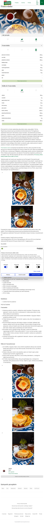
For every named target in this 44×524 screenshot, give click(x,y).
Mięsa (3, 488)
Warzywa (25, 488)
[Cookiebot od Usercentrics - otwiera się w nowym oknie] (38, 248)
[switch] (16, 267)
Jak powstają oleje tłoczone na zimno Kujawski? (22, 508)
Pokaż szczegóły (37, 271)
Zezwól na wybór (22, 274)
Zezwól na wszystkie (36, 274)
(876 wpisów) (11, 471)
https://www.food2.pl (13, 473)
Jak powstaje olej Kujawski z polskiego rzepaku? (22, 505)
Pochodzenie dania (6, 147)
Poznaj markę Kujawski (22, 503)
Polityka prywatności (18, 513)
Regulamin (10, 513)
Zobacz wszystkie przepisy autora (22, 476)
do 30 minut (37, 488)
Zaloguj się (27, 516)
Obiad (31, 488)
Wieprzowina (13, 488)
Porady (40, 513)
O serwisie (4, 513)
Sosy (7, 488)
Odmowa (8, 274)
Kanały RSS (35, 513)
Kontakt (21, 516)
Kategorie (16, 516)
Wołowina (19, 488)
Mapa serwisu (28, 513)
